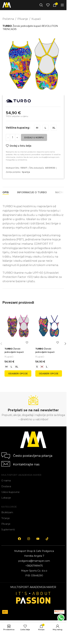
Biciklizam (7, 512)
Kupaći (36, 18)
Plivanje (22, 18)
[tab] (6, 192)
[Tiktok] (47, 539)
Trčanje (5, 518)
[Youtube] (38, 539)
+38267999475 (34, 565)
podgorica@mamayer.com (34, 560)
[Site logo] (7, 4)
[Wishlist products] (48, 5)
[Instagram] (29, 539)
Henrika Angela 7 (34, 555)
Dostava (6, 486)
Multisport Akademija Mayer (21, 474)
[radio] (37, 128)
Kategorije (9, 506)
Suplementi (8, 529)
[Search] (41, 5)
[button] (65, 343)
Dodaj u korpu (34, 137)
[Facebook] (19, 539)
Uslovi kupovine (10, 492)
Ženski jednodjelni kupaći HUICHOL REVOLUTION (48, 352)
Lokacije (6, 497)
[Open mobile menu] (62, 5)
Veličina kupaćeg (17, 127)
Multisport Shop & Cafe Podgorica (34, 551)
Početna (8, 18)
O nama (6, 480)
